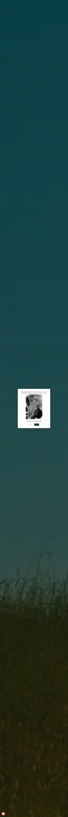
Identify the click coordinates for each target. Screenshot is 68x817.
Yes (37, 424)
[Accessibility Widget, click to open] (3, 813)
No (31, 424)
